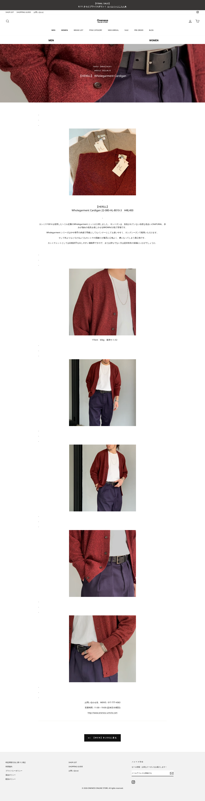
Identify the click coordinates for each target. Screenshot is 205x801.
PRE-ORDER (138, 30)
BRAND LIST (78, 30)
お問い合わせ (39, 12)
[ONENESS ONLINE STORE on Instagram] (133, 782)
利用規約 (9, 766)
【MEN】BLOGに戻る (104, 737)
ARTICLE (97, 70)
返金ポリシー (11, 775)
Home (95, 66)
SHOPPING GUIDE (24, 12)
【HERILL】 (102, 206)
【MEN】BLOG (105, 66)
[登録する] (171, 773)
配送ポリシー (11, 779)
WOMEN (64, 30)
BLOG (151, 30)
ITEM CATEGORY (95, 30)
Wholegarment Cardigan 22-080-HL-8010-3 (102, 210)
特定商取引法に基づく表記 (16, 762)
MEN (53, 30)
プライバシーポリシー (14, 771)
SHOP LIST (10, 12)
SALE (126, 30)
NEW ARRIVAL (113, 30)
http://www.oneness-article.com (102, 712)
